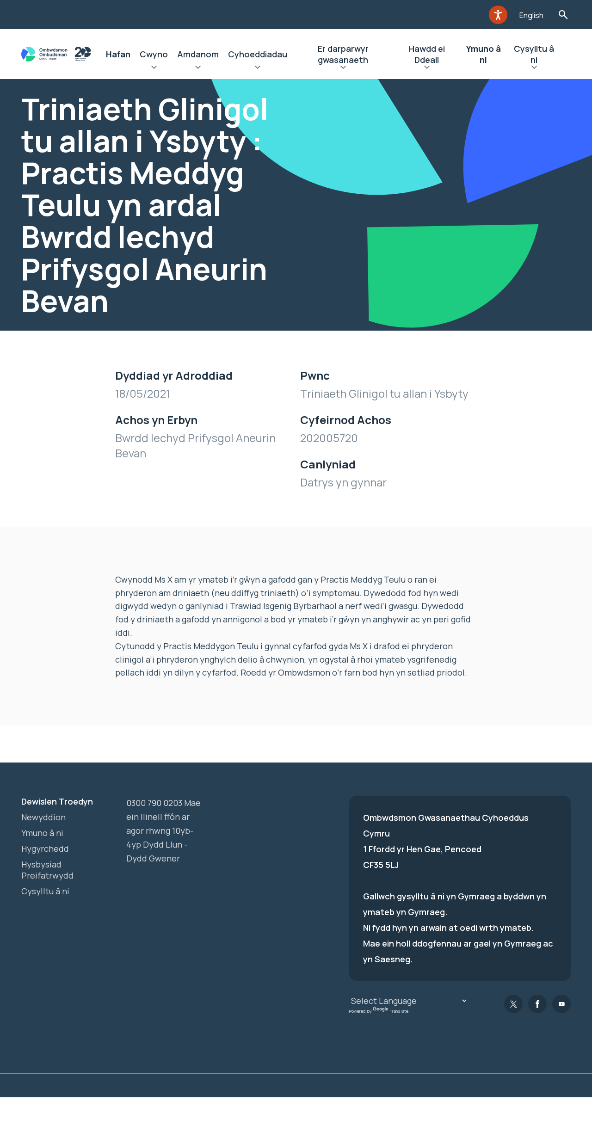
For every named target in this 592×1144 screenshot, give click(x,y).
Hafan (118, 54)
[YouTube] (561, 1004)
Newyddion (43, 817)
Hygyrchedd (45, 848)
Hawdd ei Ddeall (427, 54)
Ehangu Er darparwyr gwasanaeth (343, 68)
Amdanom (198, 54)
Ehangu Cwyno (154, 68)
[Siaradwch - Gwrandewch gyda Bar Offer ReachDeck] (498, 15)
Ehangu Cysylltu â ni (534, 68)
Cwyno (154, 54)
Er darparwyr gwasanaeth (343, 54)
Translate (399, 1011)
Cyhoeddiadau (257, 54)
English (531, 15)
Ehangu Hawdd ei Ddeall (426, 68)
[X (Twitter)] (513, 1004)
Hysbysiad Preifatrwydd (47, 870)
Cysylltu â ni (534, 54)
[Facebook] (537, 1004)
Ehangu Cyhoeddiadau (257, 68)
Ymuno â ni (483, 54)
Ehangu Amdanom (198, 68)
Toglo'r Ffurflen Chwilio (563, 14)
